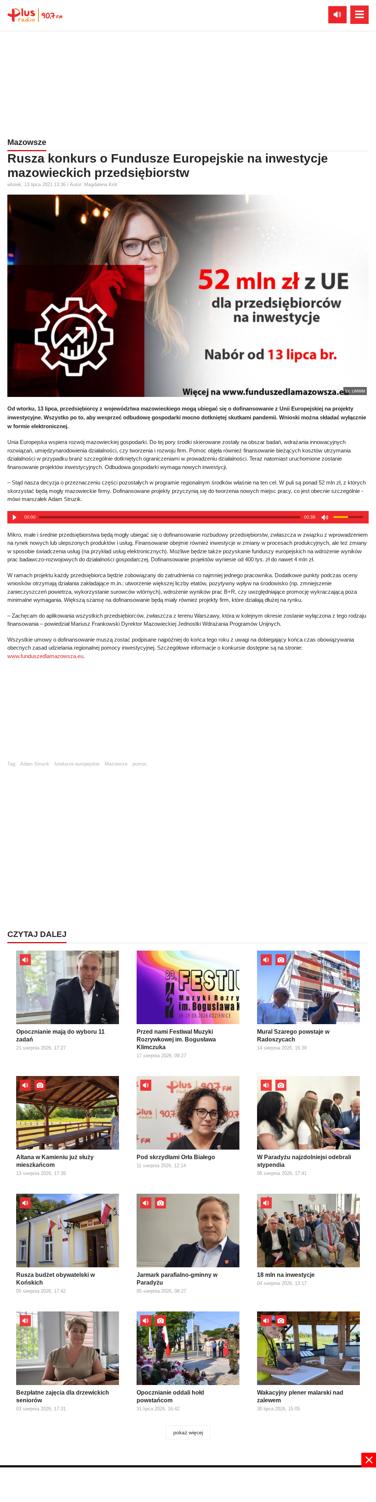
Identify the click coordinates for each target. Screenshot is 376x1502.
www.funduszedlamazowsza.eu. (46, 656)
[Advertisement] (188, 83)
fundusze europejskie (77, 764)
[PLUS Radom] (34, 15)
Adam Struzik (34, 764)
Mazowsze (116, 764)
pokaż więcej (188, 1432)
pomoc (140, 764)
